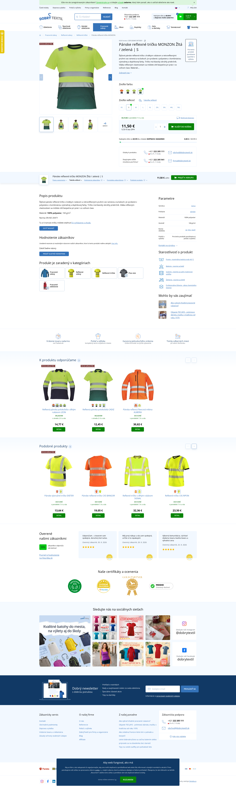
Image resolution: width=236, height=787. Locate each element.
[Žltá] (139, 405)
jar (186, 230)
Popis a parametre (59, 180)
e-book (120, 2)
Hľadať (106, 17)
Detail (59, 429)
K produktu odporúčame (116, 180)
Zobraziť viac (124, 72)
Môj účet (193, 8)
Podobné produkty (137, 180)
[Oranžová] (136, 405)
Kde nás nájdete (179, 736)
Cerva (193, 206)
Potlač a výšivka (75, 8)
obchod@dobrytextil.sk (182, 152)
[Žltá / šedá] (134, 91)
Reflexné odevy (66, 35)
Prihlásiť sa (190, 689)
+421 (132, 16)
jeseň (193, 230)
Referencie (107, 8)
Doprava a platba (59, 8)
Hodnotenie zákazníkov (93, 180)
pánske (192, 211)
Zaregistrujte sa (102, 2)
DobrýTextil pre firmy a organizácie (93, 732)
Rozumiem (128, 779)
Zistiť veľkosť (48, 228)
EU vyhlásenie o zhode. (81, 222)
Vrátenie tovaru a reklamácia (51, 732)
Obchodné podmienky (48, 725)
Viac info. (114, 243)
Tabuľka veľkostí (150, 100)
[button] (110, 77)
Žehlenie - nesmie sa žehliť (175, 280)
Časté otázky (44, 8)
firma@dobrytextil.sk (182, 160)
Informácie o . (163, 696)
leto (189, 230)
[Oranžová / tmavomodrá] (121, 91)
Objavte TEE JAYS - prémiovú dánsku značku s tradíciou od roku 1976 (183, 315)
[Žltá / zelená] (140, 91)
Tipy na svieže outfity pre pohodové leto (135, 747)
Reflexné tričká (82, 35)
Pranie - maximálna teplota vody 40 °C (180, 259)
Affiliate (82, 739)
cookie (97, 770)
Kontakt (125, 8)
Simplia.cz (192, 781)
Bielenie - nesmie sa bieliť (175, 266)
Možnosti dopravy (187, 118)
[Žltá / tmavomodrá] (128, 91)
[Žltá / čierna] (179, 492)
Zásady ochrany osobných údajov (53, 736)
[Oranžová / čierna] (175, 492)
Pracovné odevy (51, 35)
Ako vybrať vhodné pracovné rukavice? (134, 721)
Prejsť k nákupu (185, 177)
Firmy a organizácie (92, 8)
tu (115, 779)
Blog (116, 8)
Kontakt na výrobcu (167, 245)
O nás (81, 721)
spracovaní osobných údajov (168, 696)
